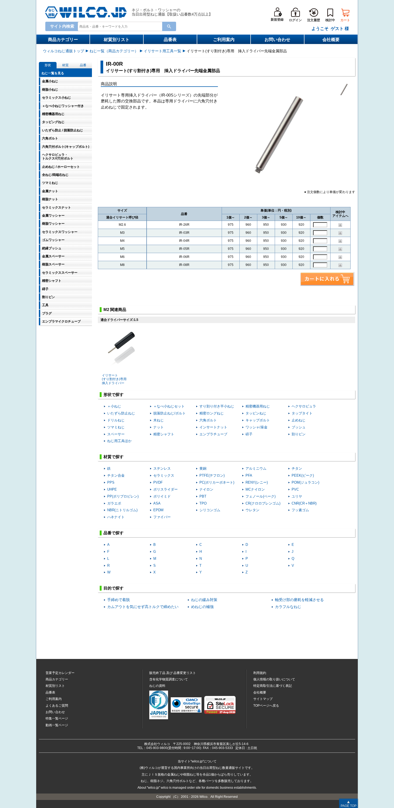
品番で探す (113, 533)
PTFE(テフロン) (212, 475)
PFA (249, 475)
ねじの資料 (157, 686)
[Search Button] (169, 26)
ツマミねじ (116, 427)
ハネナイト (116, 517)
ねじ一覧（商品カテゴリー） (114, 51)
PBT (202, 496)
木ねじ (158, 420)
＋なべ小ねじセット (169, 406)
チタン (297, 468)
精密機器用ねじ (258, 406)
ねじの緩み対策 (204, 600)
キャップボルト (258, 420)
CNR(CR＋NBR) (304, 503)
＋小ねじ (114, 406)
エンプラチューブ (213, 434)
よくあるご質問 (57, 705)
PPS (110, 482)
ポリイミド (162, 496)
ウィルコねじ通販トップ (63, 51)
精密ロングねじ (211, 413)
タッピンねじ (256, 413)
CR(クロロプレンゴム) (263, 503)
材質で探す (113, 456)
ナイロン (206, 489)
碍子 (249, 434)
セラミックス (163, 475)
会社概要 (331, 39)
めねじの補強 (202, 607)
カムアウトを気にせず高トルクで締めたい (143, 607)
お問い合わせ (277, 39)
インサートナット (213, 427)
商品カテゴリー (63, 39)
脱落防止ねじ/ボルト (169, 413)
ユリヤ (297, 496)
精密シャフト (163, 434)
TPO (203, 503)
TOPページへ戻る (266, 705)
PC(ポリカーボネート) (216, 482)
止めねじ (299, 420)
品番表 (170, 39)
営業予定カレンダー (60, 673)
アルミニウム (256, 468)
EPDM (158, 510)
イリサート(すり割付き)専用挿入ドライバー (114, 379)
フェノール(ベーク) (261, 496)
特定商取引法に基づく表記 (272, 686)
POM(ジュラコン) (305, 482)
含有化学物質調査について (168, 679)
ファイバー (162, 517)
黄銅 (202, 468)
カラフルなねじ (288, 607)
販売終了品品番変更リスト (172, 673)
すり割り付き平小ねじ (216, 406)
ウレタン (252, 510)
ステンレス (162, 468)
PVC (295, 489)
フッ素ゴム (300, 510)
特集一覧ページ (57, 718)
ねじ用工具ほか (119, 441)
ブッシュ (299, 427)
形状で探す (113, 394)
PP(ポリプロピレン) (123, 496)
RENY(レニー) (257, 482)
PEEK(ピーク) (303, 475)
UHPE (112, 489)
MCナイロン (255, 489)
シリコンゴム (209, 510)
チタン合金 (116, 475)
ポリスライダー (165, 489)
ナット (158, 427)
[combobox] (121, 26)
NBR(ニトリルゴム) (122, 510)
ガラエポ (114, 503)
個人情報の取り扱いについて (274, 679)
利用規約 (259, 673)
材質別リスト (116, 39)
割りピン (299, 434)
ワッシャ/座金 (256, 427)
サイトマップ (263, 699)
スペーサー (116, 434)
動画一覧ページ (57, 725)
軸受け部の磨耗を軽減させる (299, 600)
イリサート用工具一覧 (162, 51)
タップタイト (302, 413)
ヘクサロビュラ (304, 406)
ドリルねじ (116, 420)
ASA (157, 503)
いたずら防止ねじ (121, 413)
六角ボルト (208, 420)
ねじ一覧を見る (53, 73)
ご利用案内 (224, 39)
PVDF (158, 482)
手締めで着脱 (118, 600)
